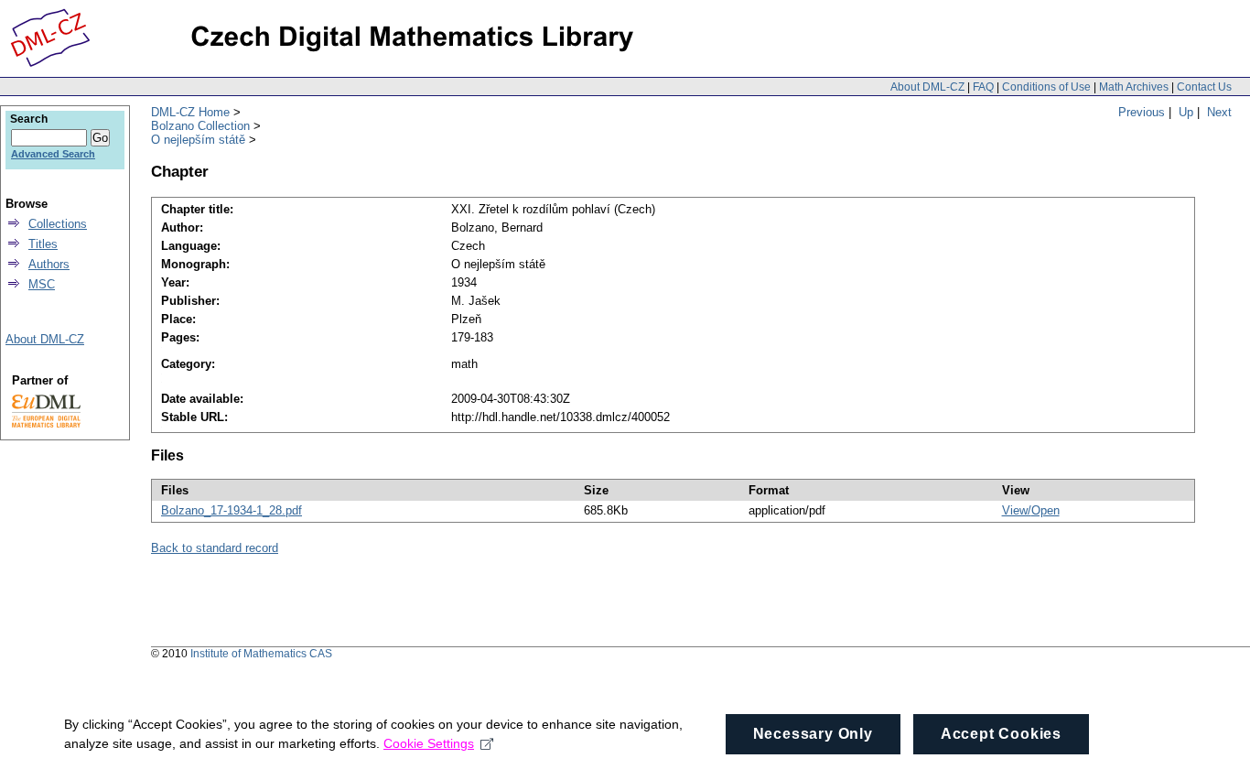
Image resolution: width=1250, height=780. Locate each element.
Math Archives (1134, 87)
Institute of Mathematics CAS (261, 653)
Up (1186, 112)
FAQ (983, 87)
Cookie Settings (428, 743)
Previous (1141, 112)
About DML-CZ (927, 87)
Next (1219, 112)
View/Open (1031, 510)
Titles (43, 244)
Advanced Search (53, 153)
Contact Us (1204, 87)
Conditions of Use (1046, 87)
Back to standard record (214, 548)
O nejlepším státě (198, 139)
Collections (57, 224)
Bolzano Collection (200, 126)
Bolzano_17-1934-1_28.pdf (231, 510)
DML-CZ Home (190, 112)
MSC (41, 284)
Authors (49, 264)
